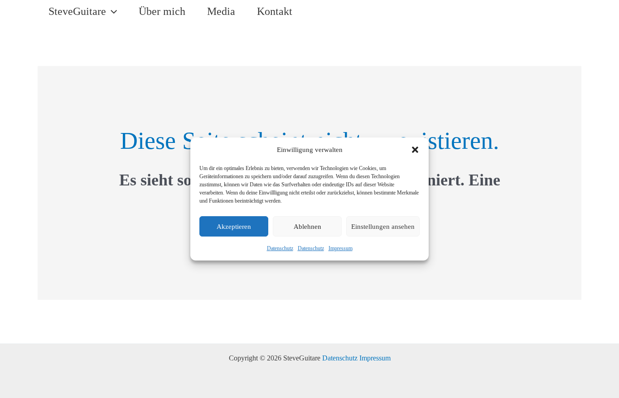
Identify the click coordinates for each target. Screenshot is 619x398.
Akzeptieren (234, 226)
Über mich (162, 11)
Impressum (341, 248)
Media (221, 11)
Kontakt (274, 11)
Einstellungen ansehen (383, 226)
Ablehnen (307, 226)
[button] (415, 149)
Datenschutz (280, 248)
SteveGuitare (77, 11)
